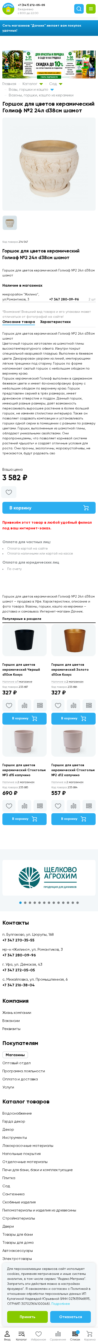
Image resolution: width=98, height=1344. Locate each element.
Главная (9, 83)
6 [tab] (44, 903)
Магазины (15, 1055)
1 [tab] (20, 903)
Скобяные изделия (19, 1202)
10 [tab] (63, 903)
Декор (8, 1129)
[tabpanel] (49, 878)
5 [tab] (39, 903)
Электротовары (17, 1258)
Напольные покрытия (21, 1153)
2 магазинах (67, 681)
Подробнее (60, 1304)
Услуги (8, 1087)
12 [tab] (73, 903)
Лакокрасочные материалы (27, 1145)
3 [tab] (30, 903)
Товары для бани (17, 1234)
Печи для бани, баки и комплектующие (37, 1170)
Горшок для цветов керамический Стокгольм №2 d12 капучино (73, 770)
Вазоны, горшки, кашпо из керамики (41, 95)
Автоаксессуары (17, 1250)
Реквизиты (11, 1028)
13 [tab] (77, 903)
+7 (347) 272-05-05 (31, 5)
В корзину (20, 508)
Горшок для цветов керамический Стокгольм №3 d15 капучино (24, 770)
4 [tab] (35, 903)
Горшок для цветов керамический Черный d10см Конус (21, 670)
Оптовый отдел (16, 1063)
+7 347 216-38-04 (18, 985)
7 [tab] (49, 903)
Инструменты (14, 1137)
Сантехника (13, 1194)
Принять (27, 1317)
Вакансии (11, 1020)
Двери (8, 1226)
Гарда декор (13, 1121)
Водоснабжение (17, 1113)
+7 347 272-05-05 (18, 970)
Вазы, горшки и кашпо (29, 89)
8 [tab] (54, 903)
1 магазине (17, 681)
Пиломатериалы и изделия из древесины (39, 1210)
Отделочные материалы (25, 1161)
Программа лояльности (23, 1071)
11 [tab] (68, 903)
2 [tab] (25, 903)
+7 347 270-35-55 (18, 940)
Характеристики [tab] (55, 322)
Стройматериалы (18, 1218)
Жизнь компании (16, 1012)
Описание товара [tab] (18, 322)
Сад (53, 83)
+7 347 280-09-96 (64, 299)
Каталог (30, 83)
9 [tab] (58, 903)
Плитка (8, 1178)
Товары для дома (18, 1242)
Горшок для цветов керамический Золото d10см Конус (70, 670)
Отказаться (70, 1317)
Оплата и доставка (20, 1079)
